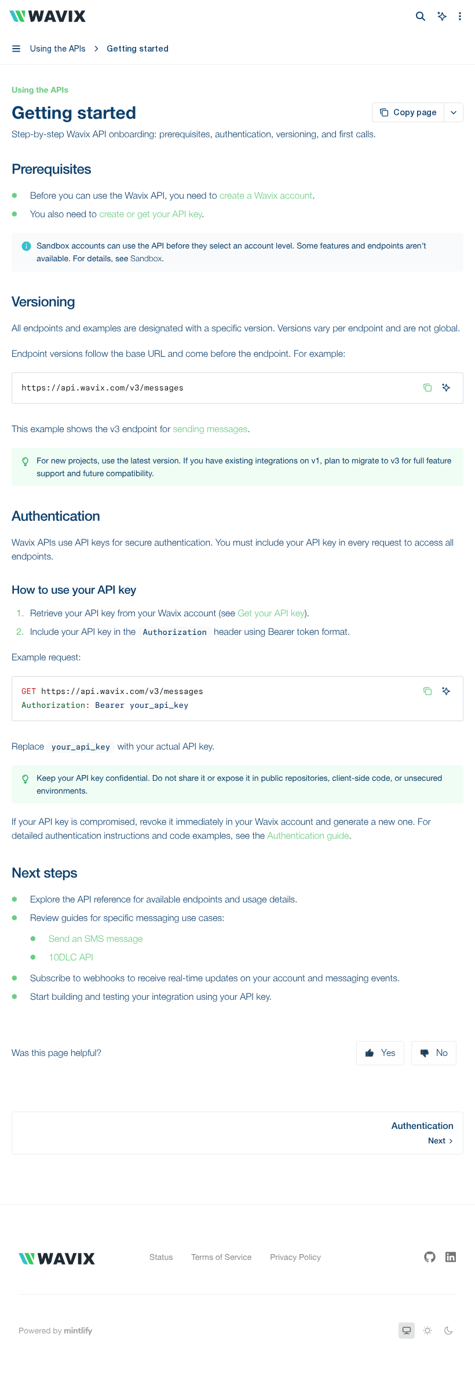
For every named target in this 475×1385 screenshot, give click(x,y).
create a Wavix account (266, 196)
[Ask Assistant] (446, 387)
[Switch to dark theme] (448, 1330)
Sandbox (146, 259)
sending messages (210, 429)
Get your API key (271, 613)
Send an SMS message (95, 939)
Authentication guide (308, 836)
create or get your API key (150, 214)
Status (161, 1257)
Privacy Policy (295, 1257)
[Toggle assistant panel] (442, 16)
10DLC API (71, 957)
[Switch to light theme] (427, 1330)
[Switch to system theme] (407, 1330)
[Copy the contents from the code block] (427, 387)
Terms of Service (221, 1257)
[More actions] (460, 16)
